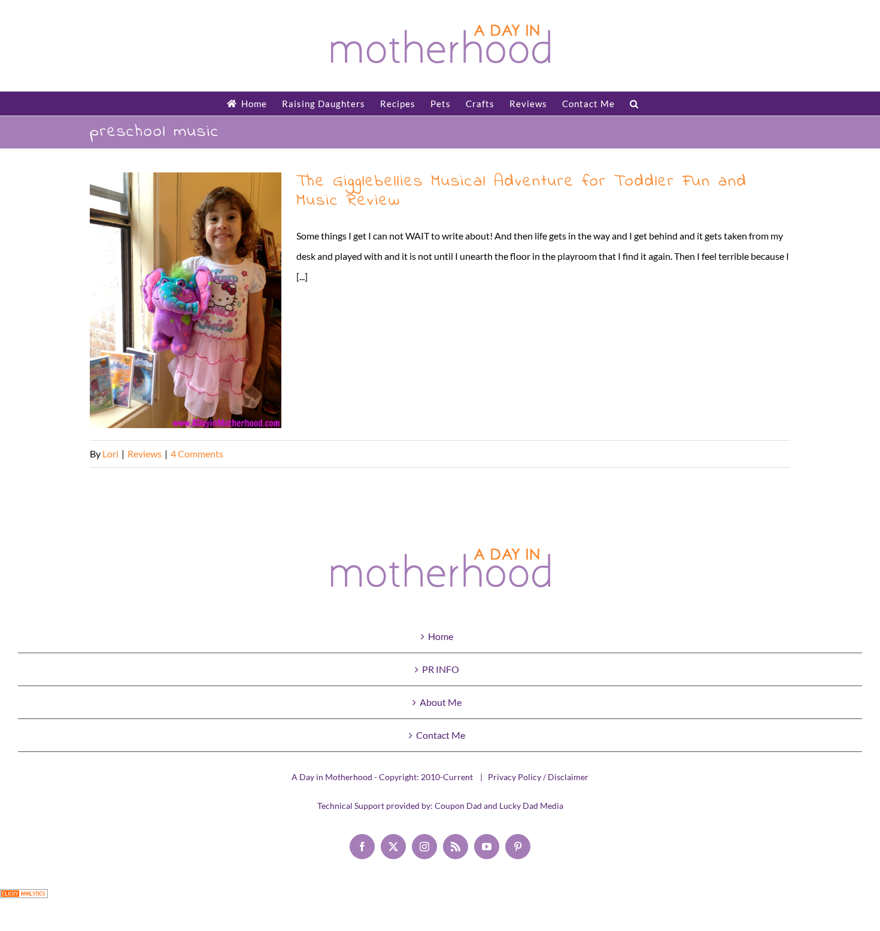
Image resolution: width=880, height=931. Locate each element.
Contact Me (440, 735)
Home (440, 636)
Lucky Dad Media (531, 805)
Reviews (145, 453)
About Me (441, 702)
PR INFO (440, 669)
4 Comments (197, 453)
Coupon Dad (458, 805)
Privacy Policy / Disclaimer (538, 777)
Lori (110, 453)
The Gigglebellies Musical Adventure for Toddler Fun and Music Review (186, 300)
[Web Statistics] (24, 899)
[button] (634, 104)
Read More (767, 453)
